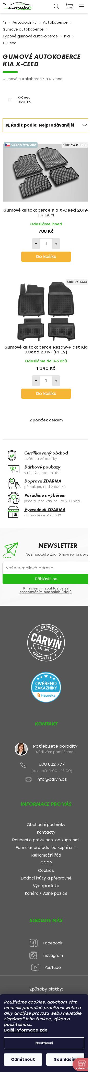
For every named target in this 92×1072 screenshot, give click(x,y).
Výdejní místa (46, 886)
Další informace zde (26, 1030)
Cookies (46, 871)
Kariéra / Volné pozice (46, 893)
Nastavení (44, 1043)
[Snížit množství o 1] (36, 244)
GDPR (46, 863)
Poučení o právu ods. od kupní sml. (46, 840)
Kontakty (46, 832)
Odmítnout (23, 1059)
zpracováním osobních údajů (45, 592)
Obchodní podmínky (46, 825)
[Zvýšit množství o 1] (56, 244)
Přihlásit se (46, 578)
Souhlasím (65, 1059)
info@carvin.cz (52, 779)
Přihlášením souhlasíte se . (46, 590)
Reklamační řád (46, 855)
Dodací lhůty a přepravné (46, 878)
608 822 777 (52, 764)
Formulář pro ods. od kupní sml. (46, 848)
